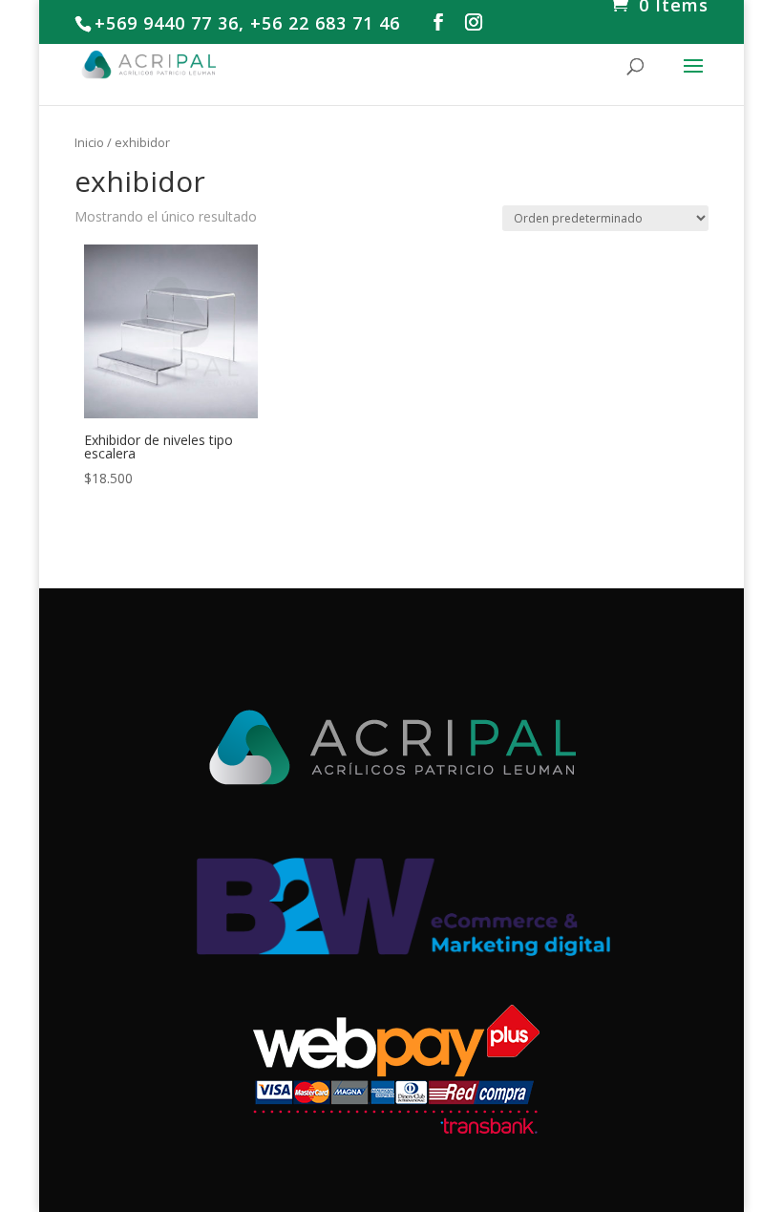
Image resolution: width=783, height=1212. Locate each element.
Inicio (89, 142)
